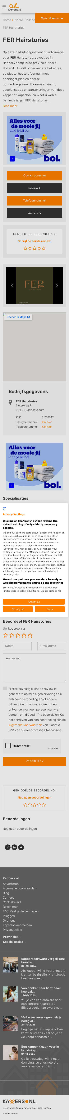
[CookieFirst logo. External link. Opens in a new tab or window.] (4, 508)
